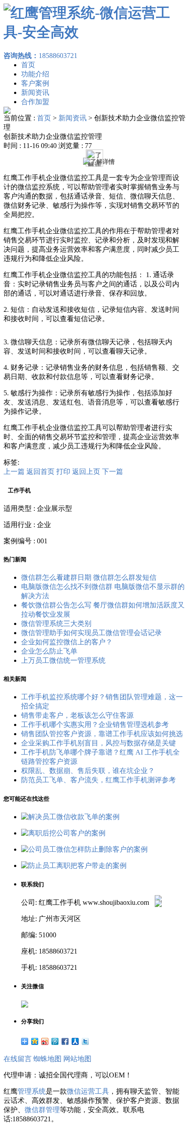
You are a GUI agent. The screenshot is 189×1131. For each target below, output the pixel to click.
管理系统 (32, 1091)
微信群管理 (42, 1109)
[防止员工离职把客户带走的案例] (74, 865)
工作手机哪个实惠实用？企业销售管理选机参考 (95, 724)
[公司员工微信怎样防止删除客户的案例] (84, 849)
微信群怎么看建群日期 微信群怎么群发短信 (88, 577)
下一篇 (112, 471)
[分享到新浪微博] (45, 1041)
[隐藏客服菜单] (158, 875)
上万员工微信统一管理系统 (63, 660)
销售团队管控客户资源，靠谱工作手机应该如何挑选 (102, 733)
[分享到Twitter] (85, 1041)
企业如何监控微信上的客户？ (67, 642)
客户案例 (35, 83)
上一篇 (14, 471)
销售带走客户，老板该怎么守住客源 (77, 715)
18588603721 (40, 55)
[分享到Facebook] (65, 1041)
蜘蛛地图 (47, 1058)
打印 (63, 471)
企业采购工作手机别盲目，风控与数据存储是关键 (98, 743)
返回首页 (40, 471)
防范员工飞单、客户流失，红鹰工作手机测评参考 (98, 780)
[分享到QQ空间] (35, 1041)
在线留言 (18, 1058)
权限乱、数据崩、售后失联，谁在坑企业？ (88, 770)
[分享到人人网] (75, 1041)
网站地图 (77, 1058)
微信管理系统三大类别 (56, 623)
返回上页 (86, 471)
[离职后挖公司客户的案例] (63, 833)
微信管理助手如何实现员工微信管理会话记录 (91, 632)
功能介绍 (35, 74)
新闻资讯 (35, 92)
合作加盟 (35, 101)
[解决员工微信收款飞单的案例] (70, 816)
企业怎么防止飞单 (49, 651)
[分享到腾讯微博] (55, 1041)
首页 (28, 65)
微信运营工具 (88, 1091)
